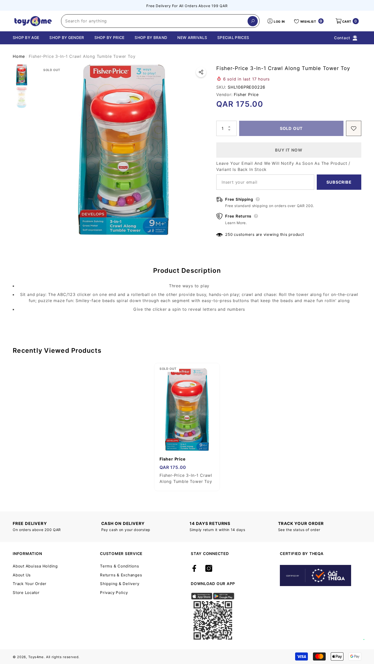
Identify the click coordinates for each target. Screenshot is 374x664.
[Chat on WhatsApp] (367, 634)
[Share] (201, 72)
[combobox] (154, 21)
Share (201, 72)
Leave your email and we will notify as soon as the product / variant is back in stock (283, 166)
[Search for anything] (160, 21)
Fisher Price (246, 94)
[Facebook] (194, 569)
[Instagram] (209, 569)
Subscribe (338, 182)
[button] (346, 21)
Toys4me (36, 657)
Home (19, 56)
